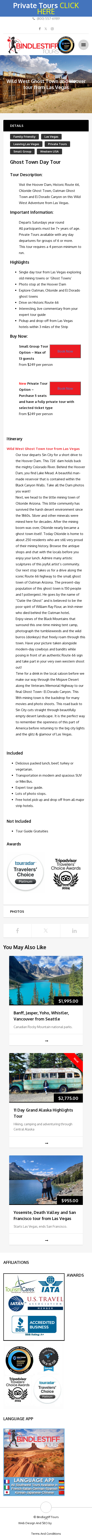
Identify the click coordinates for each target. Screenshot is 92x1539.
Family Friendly (24, 136)
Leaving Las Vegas (26, 144)
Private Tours (57, 144)
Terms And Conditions (46, 1533)
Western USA (49, 151)
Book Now (65, 351)
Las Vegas (51, 136)
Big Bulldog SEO (63, 1523)
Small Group (22, 151)
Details (16, 126)
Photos (17, 911)
